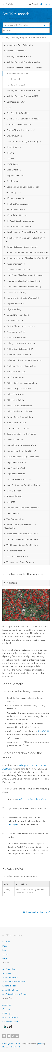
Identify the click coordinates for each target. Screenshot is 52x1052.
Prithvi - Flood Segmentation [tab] (19, 405)
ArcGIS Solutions (10, 990)
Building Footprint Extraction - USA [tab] (22, 96)
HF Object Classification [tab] (17, 204)
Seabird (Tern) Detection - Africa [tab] (21, 445)
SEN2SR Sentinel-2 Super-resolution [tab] (22, 456)
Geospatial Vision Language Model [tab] (22, 187)
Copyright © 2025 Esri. (11, 1044)
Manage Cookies (8, 1047)
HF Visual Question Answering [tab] (20, 221)
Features (6, 941)
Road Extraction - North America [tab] (21, 434)
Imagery (5, 37)
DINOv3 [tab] (10, 158)
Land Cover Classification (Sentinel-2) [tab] (23, 286)
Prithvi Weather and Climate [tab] (19, 411)
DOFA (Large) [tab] (12, 164)
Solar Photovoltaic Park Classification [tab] (23, 485)
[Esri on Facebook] (8, 1036)
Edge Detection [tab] (13, 170)
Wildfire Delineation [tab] (15, 551)
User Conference (10, 1017)
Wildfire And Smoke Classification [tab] (22, 545)
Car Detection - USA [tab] (15, 102)
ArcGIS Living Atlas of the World (31, 799)
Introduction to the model (18, 73)
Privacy (41, 1044)
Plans (4, 946)
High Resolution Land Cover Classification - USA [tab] (25, 239)
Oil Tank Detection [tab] (14, 320)
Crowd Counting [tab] (14, 136)
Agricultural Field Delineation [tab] (19, 45)
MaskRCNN (43, 731)
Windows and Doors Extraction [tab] (20, 562)
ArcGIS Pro (7, 973)
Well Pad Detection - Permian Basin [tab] (22, 539)
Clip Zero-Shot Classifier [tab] (17, 113)
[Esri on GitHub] (13, 1036)
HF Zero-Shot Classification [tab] (18, 226)
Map (4, 950)
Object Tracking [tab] (13, 309)
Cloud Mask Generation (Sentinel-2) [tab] (22, 119)
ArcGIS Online (8, 969)
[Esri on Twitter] (4, 1036)
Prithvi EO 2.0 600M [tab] (15, 400)
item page (12, 824)
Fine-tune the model (16, 85)
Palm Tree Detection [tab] (15, 332)
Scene (5, 954)
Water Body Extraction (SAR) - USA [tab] (22, 534)
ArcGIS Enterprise (10, 977)
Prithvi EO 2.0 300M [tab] (15, 394)
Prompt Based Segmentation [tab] (19, 417)
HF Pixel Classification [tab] (16, 215)
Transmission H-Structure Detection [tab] (22, 507)
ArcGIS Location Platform (13, 981)
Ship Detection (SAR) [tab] (15, 468)
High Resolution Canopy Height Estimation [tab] (25, 232)
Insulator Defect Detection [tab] (18, 269)
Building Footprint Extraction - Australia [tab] (24, 68)
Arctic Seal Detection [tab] (16, 50)
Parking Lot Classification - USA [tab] (20, 343)
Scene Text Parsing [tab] (14, 439)
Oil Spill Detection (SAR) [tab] (17, 315)
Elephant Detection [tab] (15, 175)
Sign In (46, 4)
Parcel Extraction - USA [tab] (16, 337)
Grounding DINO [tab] (14, 192)
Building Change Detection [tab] (18, 56)
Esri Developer (9, 986)
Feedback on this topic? (38, 912)
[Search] (44, 25)
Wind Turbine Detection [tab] (17, 556)
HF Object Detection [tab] (15, 209)
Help (4, 958)
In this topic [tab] (11, 583)
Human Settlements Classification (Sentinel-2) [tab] (27, 258)
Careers (6, 1009)
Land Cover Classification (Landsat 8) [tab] (23, 281)
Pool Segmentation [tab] (15, 377)
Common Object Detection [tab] (18, 124)
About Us (6, 1005)
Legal (17, 1047)
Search (35, 4)
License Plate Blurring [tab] (16, 292)
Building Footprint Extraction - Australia (28, 37)
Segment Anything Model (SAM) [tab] (21, 451)
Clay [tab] (8, 107)
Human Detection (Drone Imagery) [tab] (22, 247)
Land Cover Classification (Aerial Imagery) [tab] (25, 275)
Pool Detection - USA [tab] (15, 371)
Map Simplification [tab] (15, 303)
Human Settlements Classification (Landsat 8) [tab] (27, 252)
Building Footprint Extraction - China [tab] (23, 90)
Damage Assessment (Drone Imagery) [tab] (23, 141)
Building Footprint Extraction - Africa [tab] (23, 62)
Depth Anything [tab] (13, 147)
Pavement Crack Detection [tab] (18, 354)
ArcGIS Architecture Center (14, 994)
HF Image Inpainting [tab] (15, 198)
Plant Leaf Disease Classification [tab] (21, 366)
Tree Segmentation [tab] (15, 519)
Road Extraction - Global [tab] (17, 428)
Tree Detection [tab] (13, 513)
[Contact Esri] (17, 1036)
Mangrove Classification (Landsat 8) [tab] (22, 298)
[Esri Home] (7, 1027)
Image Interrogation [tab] (15, 264)
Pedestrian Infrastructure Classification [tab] (24, 360)
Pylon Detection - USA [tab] (16, 423)
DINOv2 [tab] (10, 153)
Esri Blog (6, 1013)
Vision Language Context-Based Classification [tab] (20, 526)
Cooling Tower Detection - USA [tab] (20, 130)
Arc (9, 4)
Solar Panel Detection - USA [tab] (19, 479)
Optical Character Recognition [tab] (20, 326)
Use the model (13, 79)
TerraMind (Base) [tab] (14, 496)
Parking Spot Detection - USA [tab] (19, 349)
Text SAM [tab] (10, 502)
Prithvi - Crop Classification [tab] (18, 388)
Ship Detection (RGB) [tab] (16, 462)
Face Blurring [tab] (12, 181)
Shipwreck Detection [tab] (15, 474)
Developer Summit (11, 1021)
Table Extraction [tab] (13, 491)
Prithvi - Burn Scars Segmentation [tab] (21, 383)
